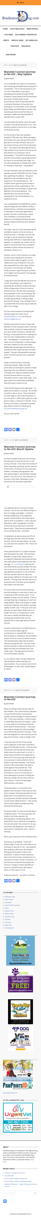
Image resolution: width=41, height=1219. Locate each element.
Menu (22, 2)
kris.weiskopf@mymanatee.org (15, 408)
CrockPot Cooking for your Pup (15, 1173)
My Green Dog (9, 917)
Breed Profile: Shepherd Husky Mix (16, 1178)
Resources (8, 922)
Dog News (8, 902)
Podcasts (8, 919)
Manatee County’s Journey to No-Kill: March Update (19, 448)
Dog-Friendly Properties (12, 905)
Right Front (8, 925)
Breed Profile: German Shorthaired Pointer (18, 1181)
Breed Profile (9, 899)
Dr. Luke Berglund (18, 564)
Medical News (9, 914)
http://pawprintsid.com (10, 1093)
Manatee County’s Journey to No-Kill (19, 698)
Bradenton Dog (20, 15)
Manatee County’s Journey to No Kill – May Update (19, 73)
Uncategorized (9, 928)
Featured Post (9, 911)
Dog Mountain (9, 1176)
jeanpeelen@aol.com (11, 316)
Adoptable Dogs (10, 897)
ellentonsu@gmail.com (12, 319)
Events (7, 908)
